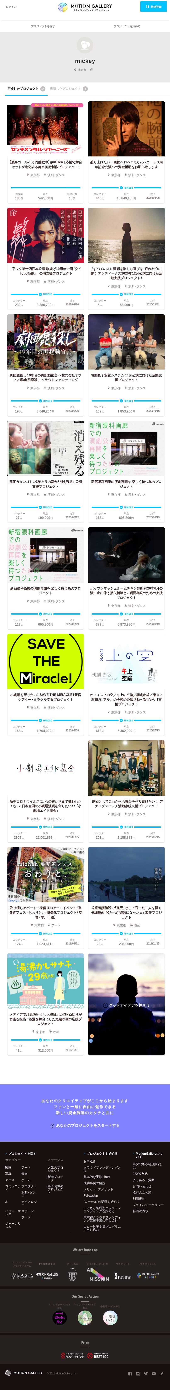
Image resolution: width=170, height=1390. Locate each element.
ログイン (11, 7)
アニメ (10, 1180)
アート (26, 1167)
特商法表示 (140, 1211)
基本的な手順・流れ (97, 1176)
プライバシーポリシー (148, 1204)
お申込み (90, 1161)
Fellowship (91, 1195)
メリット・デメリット (98, 1189)
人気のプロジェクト (55, 1169)
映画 (8, 1167)
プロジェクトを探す (43, 26)
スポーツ (27, 1211)
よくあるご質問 (143, 1180)
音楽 (24, 1173)
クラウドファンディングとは (102, 1169)
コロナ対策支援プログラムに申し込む (102, 1228)
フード (26, 1217)
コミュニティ (13, 1187)
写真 (8, 1173)
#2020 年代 (140, 1173)
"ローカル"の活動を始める (102, 1201)
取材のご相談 (142, 1192)
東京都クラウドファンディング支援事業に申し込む (102, 1219)
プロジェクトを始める (127, 26)
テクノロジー (29, 1203)
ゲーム (26, 1180)
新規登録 (156, 7)
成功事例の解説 (94, 1183)
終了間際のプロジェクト (55, 1189)
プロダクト (29, 1186)
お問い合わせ (142, 1186)
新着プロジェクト (55, 1178)
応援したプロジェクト (25, 88)
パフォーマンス (13, 1212)
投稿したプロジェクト (68, 88)
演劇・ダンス (28, 1194)
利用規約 (139, 1198)
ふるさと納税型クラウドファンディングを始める (102, 1209)
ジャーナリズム (13, 1225)
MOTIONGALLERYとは (148, 1166)
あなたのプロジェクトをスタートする (88, 1125)
